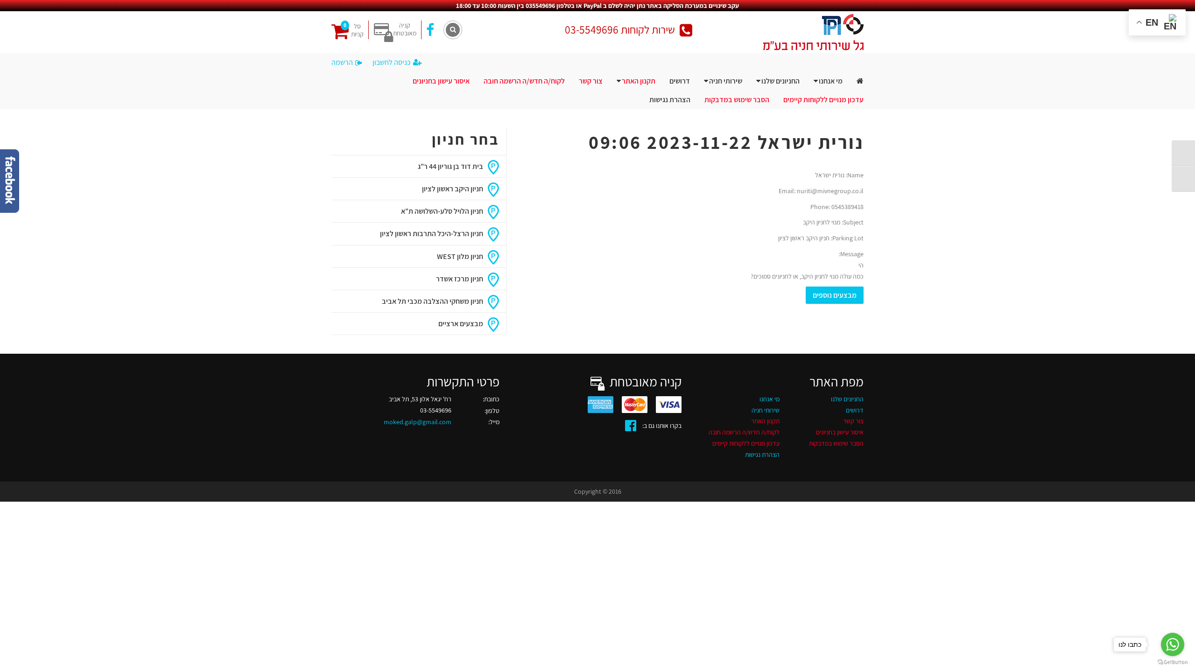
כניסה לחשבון (392, 62)
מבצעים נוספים (835, 295)
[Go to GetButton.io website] (1173, 662)
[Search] (453, 30)
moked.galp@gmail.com (417, 422)
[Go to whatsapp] (1172, 644)
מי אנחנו (831, 81)
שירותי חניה (725, 81)
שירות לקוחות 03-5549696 (620, 29)
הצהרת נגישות (669, 100)
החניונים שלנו (780, 81)
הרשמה (342, 62)
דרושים (679, 81)
